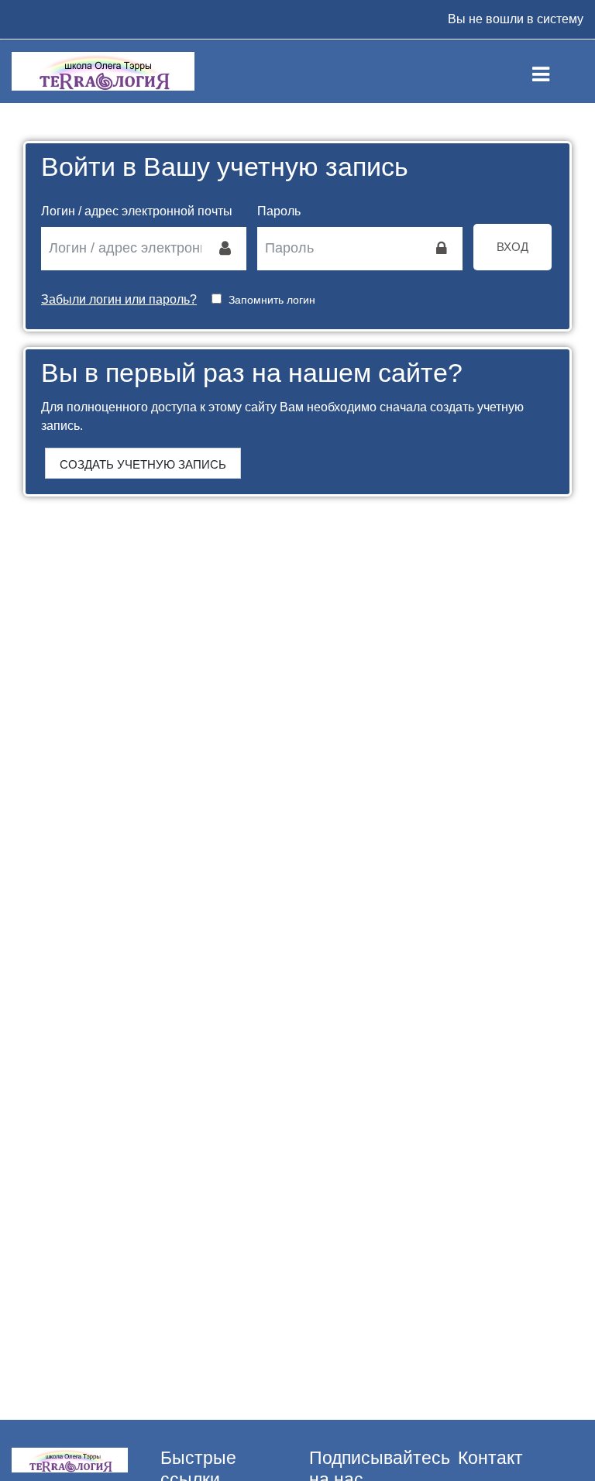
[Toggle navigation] (553, 71)
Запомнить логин (272, 300)
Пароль (279, 211)
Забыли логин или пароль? (119, 299)
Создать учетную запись (143, 464)
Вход (512, 246)
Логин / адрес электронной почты (136, 211)
